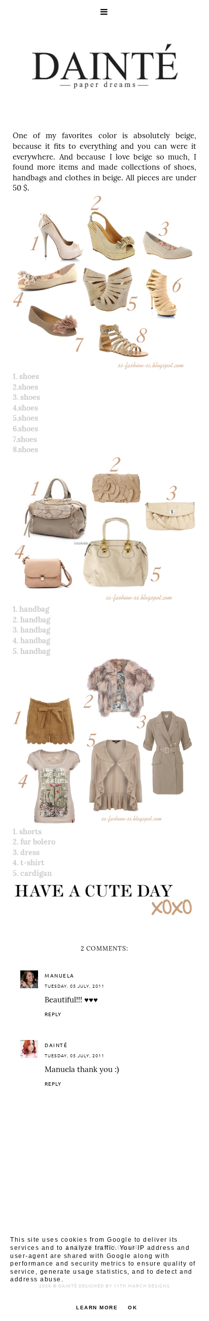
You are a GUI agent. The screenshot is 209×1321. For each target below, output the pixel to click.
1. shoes (26, 376)
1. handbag (31, 609)
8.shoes (25, 449)
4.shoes (25, 408)
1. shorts (27, 831)
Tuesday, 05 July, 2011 (74, 985)
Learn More (97, 1307)
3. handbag (31, 630)
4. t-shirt (28, 862)
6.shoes (25, 428)
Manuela (60, 975)
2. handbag (31, 619)
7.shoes (25, 439)
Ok (132, 1307)
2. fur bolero (34, 841)
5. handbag (31, 651)
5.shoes (25, 418)
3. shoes (26, 397)
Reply (53, 1014)
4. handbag (31, 640)
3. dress (26, 852)
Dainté (56, 1045)
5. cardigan (32, 873)
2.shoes (25, 387)
